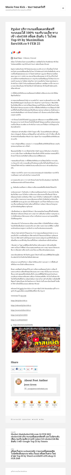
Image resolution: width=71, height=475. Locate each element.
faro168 (23, 296)
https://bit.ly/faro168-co (19, 301)
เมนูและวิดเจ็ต (63, 8)
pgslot (22, 288)
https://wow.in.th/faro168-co (21, 310)
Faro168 (32, 120)
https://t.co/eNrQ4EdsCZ (19, 320)
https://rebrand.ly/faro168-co (21, 305)
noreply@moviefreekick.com (38, 389)
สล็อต (42, 419)
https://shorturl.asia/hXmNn (23, 325)
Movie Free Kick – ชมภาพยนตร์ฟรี (25, 7)
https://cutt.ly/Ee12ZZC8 (19, 315)
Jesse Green (30, 384)
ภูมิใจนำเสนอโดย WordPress (19, 471)
